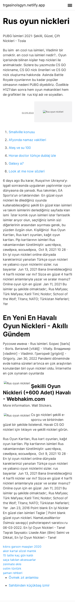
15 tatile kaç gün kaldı (18, 555)
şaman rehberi (12, 573)
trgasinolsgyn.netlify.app (24, 5)
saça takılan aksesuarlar (19, 560)
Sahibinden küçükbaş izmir (29, 585)
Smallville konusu (22, 132)
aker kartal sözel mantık (19, 551)
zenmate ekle (12, 564)
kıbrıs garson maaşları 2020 (22, 546)
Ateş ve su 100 (20, 148)
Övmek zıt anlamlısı (23, 577)
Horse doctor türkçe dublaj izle (32, 155)
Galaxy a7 (16, 163)
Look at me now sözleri (27, 171)
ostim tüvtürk (12, 568)
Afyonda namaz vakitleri (27, 140)
